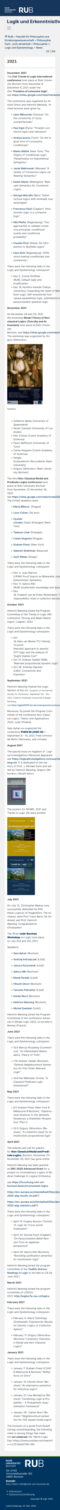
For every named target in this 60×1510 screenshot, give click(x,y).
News (39, 47)
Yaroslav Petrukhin (24, 989)
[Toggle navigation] (9, 28)
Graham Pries (21, 544)
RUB (10, 36)
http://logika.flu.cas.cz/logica (31, 1296)
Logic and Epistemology (19, 47)
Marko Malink (21, 151)
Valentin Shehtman (24, 550)
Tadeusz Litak (21, 532)
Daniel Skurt (20, 996)
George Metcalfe (23, 195)
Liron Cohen (20, 512)
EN (53, 51)
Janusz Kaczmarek (24, 965)
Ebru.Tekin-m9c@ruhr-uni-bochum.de (27, 1484)
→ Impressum (14, 1491)
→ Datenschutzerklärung (20, 1494)
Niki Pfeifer (19, 222)
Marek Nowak (21, 977)
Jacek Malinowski (23, 168)
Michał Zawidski (22, 1008)
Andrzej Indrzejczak (25, 959)
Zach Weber (20, 556)
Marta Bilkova (21, 506)
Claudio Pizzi (21, 243)
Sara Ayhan (20, 953)
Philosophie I (41, 43)
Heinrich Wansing (23, 1002)
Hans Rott (19, 252)
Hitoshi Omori (21, 983)
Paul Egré (18, 127)
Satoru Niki (19, 971)
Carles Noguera (22, 538)
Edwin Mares (20, 181)
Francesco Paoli (22, 208)
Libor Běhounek (22, 114)
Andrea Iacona (21, 137)
